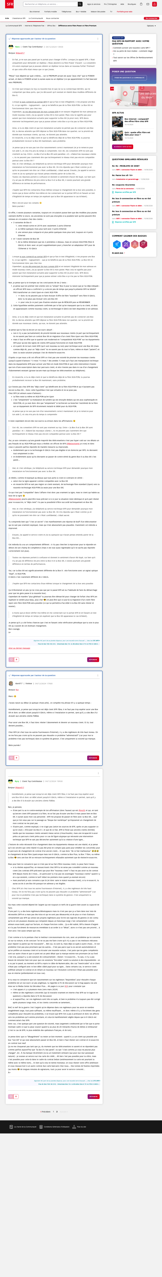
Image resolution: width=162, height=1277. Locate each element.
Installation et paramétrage (127, 179)
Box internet (35, 11)
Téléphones (66, 11)
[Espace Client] (154, 4)
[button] (11, 659)
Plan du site (81, 1127)
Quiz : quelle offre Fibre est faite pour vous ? (137, 133)
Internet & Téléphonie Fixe (34, 26)
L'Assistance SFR (18, 18)
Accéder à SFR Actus (123, 147)
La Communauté (36, 18)
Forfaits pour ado (124, 11)
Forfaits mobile (50, 11)
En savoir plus (117, 253)
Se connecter (151, 18)
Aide (122, 4)
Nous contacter (52, 18)
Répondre (93, 659)
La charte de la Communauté (25, 1127)
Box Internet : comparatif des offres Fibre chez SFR (137, 120)
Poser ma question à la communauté (129, 78)
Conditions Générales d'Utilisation (56, 1127)
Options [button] (150, 26)
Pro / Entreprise (110, 4)
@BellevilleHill (73, 444)
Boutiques (132, 4)
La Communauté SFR (14, 26)
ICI (66, 986)
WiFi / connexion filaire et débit (129, 170)
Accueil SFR (9, 4)
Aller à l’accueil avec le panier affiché (141, 4)
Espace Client (154, 4)
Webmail (148, 4)
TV (111, 11)
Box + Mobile (81, 11)
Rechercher (80, 4)
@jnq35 (82, 810)
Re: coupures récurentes (123, 185)
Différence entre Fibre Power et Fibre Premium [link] (77, 26)
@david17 (20, 53)
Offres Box (51, 26)
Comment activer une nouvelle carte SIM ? (131, 48)
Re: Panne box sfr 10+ (122, 175)
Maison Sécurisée (98, 11)
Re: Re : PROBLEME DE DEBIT (126, 166)
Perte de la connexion (125, 189)
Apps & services (93, 4)
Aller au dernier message (19, 648)
